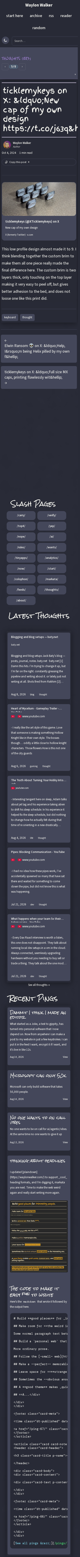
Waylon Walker (38, 5)
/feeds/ (21, 590)
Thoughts (53, 615)
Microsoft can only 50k (38, 1075)
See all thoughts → (39, 985)
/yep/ (51, 526)
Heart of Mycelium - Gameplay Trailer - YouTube (35, 709)
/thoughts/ (51, 590)
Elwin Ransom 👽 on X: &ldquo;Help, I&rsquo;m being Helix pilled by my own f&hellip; (37, 351)
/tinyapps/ (21, 558)
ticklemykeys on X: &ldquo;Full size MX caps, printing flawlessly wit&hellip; (36, 374)
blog (32, 694)
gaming (34, 766)
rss (51, 16)
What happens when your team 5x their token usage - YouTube (36, 919)
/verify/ (51, 515)
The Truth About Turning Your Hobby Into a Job (38, 781)
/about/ (21, 601)
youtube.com (22, 788)
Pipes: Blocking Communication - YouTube (38, 852)
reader (66, 16)
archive (36, 16)
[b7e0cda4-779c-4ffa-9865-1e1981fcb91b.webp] (39, 1236)
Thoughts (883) (16, 58)
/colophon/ (21, 579)
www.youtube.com (33, 716)
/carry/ (21, 515)
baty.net (15, 645)
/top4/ (21, 526)
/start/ (51, 569)
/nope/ (21, 537)
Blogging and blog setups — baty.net (34, 637)
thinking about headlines (37, 1160)
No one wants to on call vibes (38, 1120)
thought (27, 317)
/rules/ (21, 547)
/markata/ (51, 579)
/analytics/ (51, 558)
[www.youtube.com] (14, 716)
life (31, 838)
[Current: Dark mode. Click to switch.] (5, 40)
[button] (39, 63)
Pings (47, 998)
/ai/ (52, 537)
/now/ (21, 569)
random (38, 28)
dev (32, 904)
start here (14, 16)
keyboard (10, 317)
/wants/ (52, 547)
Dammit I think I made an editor (38, 1015)
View (65, 1057)
